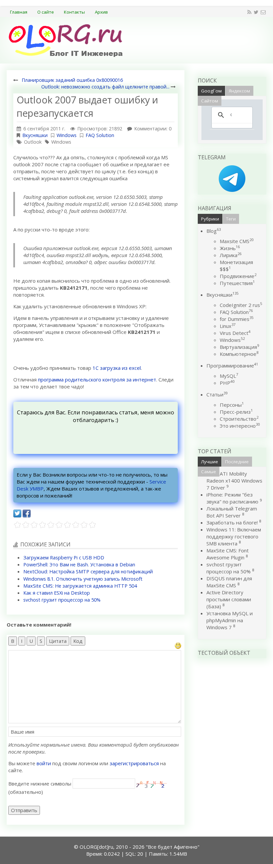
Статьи (216, 394)
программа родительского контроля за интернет (97, 379)
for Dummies (236, 319)
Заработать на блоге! (232, 522)
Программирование (232, 365)
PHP (227, 382)
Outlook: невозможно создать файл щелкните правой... (105, 86)
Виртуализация (239, 347)
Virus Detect (235, 333)
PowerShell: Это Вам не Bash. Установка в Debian (79, 564)
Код (78, 641)
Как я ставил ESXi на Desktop (56, 593)
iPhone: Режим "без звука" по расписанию (233, 498)
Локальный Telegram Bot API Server (231, 512)
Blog (213, 230)
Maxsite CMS (236, 241)
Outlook (33, 142)
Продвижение (238, 276)
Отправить (24, 810)
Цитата (58, 641)
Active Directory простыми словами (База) (228, 599)
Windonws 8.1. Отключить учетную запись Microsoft (82, 579)
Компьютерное (239, 354)
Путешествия (237, 283)
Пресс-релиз (236, 411)
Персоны (232, 404)
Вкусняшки (35, 135)
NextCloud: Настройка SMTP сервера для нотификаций (88, 571)
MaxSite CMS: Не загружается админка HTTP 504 (80, 586)
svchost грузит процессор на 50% (62, 600)
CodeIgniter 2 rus (241, 305)
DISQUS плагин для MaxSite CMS (229, 582)
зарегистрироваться (134, 763)
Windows (67, 135)
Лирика (230, 255)
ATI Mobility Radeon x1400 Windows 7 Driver (234, 480)
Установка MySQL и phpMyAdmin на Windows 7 (229, 620)
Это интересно (240, 425)
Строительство (239, 418)
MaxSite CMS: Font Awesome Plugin (227, 554)
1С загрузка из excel (117, 367)
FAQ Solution (100, 135)
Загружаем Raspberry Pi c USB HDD (63, 557)
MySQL (229, 375)
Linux (227, 326)
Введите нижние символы (39, 783)
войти (44, 763)
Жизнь (230, 248)
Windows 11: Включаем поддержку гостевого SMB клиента (233, 536)
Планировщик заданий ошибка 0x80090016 (72, 80)
